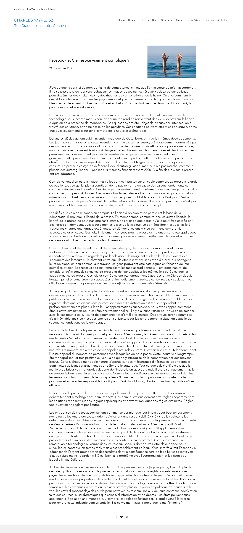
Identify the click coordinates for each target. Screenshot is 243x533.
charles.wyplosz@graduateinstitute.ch (35, 8)
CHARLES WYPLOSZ (33, 20)
